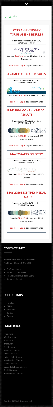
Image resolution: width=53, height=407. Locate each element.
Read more (14, 65)
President (8, 334)
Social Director (10, 370)
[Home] (25, 16)
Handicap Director (12, 350)
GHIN (9, 306)
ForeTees (11, 303)
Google (10, 316)
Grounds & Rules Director (15, 367)
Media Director (10, 363)
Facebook (11, 309)
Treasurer (8, 343)
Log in (22, 65)
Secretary (8, 340)
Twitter (10, 313)
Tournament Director (13, 373)
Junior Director (10, 353)
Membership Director (13, 360)
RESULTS (18, 56)
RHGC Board (9, 347)
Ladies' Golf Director (13, 357)
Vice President (10, 337)
